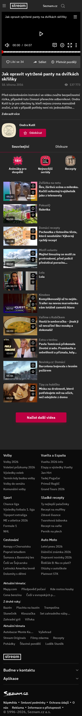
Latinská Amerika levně (19, 568)
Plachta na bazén (28, 607)
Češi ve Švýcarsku (15, 563)
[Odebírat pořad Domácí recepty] (33, 237)
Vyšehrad (44, 632)
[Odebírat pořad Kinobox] (33, 304)
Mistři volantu (48, 250)
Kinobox (44, 295)
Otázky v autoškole (54, 568)
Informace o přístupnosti (44, 707)
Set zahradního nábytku (56, 613)
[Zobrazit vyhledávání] (63, 6)
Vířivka (29, 619)
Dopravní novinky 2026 (56, 557)
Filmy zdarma (39, 638)
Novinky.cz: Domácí (52, 362)
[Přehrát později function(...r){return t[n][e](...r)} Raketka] (33, 208)
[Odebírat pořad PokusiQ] (33, 214)
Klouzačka (28, 613)
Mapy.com (10, 589)
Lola (42, 272)
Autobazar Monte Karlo (18, 632)
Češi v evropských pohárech (44, 595)
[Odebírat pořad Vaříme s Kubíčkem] (33, 326)
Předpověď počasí (33, 589)
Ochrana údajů (59, 702)
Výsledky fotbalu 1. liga (19, 509)
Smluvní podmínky (33, 702)
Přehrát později (66, 62)
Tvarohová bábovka (54, 520)
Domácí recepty (49, 228)
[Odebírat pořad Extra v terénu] (33, 349)
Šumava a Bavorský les (18, 557)
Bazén (7, 607)
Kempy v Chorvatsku (17, 546)
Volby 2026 (10, 462)
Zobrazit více (11, 114)
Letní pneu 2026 (51, 546)
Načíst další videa (41, 417)
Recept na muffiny (53, 509)
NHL (6, 531)
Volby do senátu (14, 484)
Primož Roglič (50, 484)
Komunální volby (14, 489)
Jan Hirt (46, 473)
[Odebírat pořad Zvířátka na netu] (33, 192)
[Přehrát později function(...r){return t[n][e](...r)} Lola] (33, 275)
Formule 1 (10, 526)
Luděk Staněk (54, 644)
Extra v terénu (48, 340)
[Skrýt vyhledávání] (37, 6)
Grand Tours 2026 (53, 489)
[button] (75, 17)
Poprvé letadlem (14, 552)
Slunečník (10, 613)
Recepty (58, 638)
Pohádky (9, 644)
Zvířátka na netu (50, 183)
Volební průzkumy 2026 (19, 467)
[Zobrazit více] (41, 670)
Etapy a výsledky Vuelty (57, 467)
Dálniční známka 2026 (56, 552)
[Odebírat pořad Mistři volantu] (33, 259)
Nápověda (10, 702)
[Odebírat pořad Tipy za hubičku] (33, 393)
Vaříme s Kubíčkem (52, 317)
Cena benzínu (12, 595)
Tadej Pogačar (50, 478)
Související (20, 146)
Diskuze (62, 146)
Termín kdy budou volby (19, 478)
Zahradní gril (11, 619)
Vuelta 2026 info (52, 462)
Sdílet (42, 62)
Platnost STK (49, 574)
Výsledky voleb (13, 473)
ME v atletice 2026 (15, 520)
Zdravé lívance (51, 515)
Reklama (18, 707)
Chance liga (11, 504)
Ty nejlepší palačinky (55, 504)
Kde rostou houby (62, 589)
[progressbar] (41, 52)
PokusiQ (44, 205)
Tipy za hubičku (49, 384)
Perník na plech (51, 531)
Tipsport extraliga (15, 515)
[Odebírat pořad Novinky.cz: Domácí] (33, 371)
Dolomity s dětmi (14, 574)
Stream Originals (14, 638)
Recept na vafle (51, 526)
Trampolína (51, 607)
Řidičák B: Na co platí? (56, 563)
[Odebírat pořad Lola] (33, 281)
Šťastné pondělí (30, 644)
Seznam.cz (50, 5)
